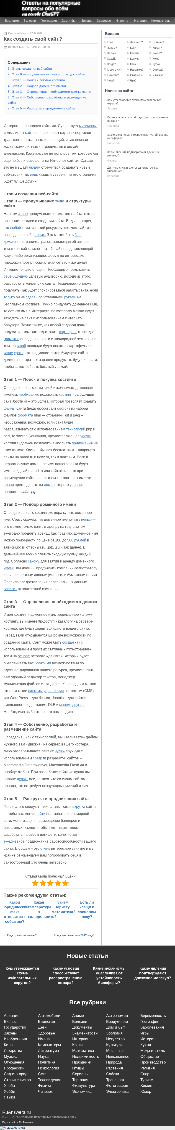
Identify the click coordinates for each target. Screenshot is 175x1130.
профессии (14, 1068)
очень (45, 848)
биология (113, 143)
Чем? (110, 80)
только (9, 297)
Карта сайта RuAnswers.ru (19, 1122)
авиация (11, 1015)
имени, (9, 568)
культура (114, 1045)
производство (153, 1062)
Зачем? (112, 47)
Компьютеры (160, 20)
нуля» (60, 751)
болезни (79, 1021)
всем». (40, 235)
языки (9, 1097)
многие (65, 705)
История (140, 20)
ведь (34, 174)
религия (147, 1068)
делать (22, 779)
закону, (34, 561)
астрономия (117, 1015)
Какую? (134, 58)
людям (34, 167)
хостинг (65, 394)
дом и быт (115, 1027)
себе (8, 276)
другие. (78, 705)
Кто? (133, 64)
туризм (146, 1080)
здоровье (46, 1033)
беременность (153, 1015)
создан (68, 642)
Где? (110, 42)
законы (112, 108)
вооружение (117, 1021)
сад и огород (15, 1074)
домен (49, 485)
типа (59, 201)
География (49, 20)
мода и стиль (152, 1050)
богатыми (43, 663)
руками (70, 297)
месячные (115, 1050)
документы (82, 1027)
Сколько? (136, 75)
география (149, 1021)
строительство (17, 1080)
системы (35, 691)
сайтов (31, 133)
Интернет (123, 20)
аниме (78, 1015)
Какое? (157, 53)
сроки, (19, 353)
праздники (81, 1062)
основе (24, 656)
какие (8, 353)
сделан (32, 297)
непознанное (117, 1056)
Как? (22, 46)
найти (40, 814)
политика (46, 1062)
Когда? (111, 64)
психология (48, 1068)
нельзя (87, 519)
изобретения (15, 1039)
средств (39, 758)
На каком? (136, 69)
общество (149, 1056)
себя (74, 855)
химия (146, 1085)
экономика (81, 1091)
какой (21, 346)
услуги (85, 436)
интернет (44, 46)
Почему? (113, 75)
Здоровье (104, 20)
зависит (10, 589)
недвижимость (85, 1056)
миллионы (88, 126)
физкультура (83, 1085)
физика (112, 160)
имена (44, 1039)
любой (15, 228)
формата (25, 415)
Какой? (111, 58)
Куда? (156, 64)
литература (48, 1050)
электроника (117, 1091)
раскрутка (77, 807)
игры (144, 1033)
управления (54, 691)
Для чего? (136, 42)
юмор (145, 1091)
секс (42, 1074)
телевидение (49, 1080)
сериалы (80, 1074)
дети (42, 1027)
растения (114, 1068)
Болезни (29, 20)
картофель (68, 332)
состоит (63, 408)
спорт (145, 1074)
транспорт (115, 1080)
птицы (78, 1068)
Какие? (111, 53)
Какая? (157, 47)
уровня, (76, 485)
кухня (145, 1045)
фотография (117, 1085)
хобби (9, 1091)
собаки (112, 1074)
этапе (23, 214)
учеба (9, 1085)
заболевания (152, 1027)
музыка (10, 1056)
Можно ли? (114, 69)
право (9, 485)
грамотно (11, 339)
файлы (9, 408)
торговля (80, 1080)
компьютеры (49, 1045)
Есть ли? (158, 42)
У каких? (158, 75)
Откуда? (158, 69)
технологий (75, 429)
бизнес (10, 1021)
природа (113, 125)
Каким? (134, 53)
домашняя (12, 242)
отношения (14, 1062)
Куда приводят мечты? (20, 935)
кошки (78, 1045)
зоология (113, 176)
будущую (20, 276)
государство (15, 1027)
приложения (82, 443)
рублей (80, 540)
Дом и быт (69, 20)
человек (45, 1091)
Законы (86, 20)
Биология (12, 20)
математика (83, 1050)
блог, (78, 235)
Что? (133, 80)
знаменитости (85, 1033)
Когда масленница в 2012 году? (76, 935)
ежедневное (14, 841)
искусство (115, 1039)
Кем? (156, 58)
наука (43, 1056)
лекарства (13, 1050)
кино (8, 1045)
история (147, 1039)
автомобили (49, 1015)
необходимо (29, 394)
